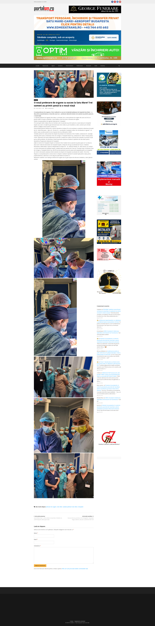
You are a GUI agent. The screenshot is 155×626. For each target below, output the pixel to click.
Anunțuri (88, 65)
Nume (36, 533)
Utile (95, 65)
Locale (37, 65)
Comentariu (37, 546)
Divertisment (69, 65)
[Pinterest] (115, 2)
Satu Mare (59, 507)
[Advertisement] (63, 578)
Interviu (103, 65)
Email (36, 539)
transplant (80, 507)
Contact (71, 621)
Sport (53, 65)
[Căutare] (119, 66)
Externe (60, 65)
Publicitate (80, 65)
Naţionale (45, 65)
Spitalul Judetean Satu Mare (70, 507)
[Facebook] (112, 2)
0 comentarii (50, 108)
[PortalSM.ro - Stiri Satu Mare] (44, 10)
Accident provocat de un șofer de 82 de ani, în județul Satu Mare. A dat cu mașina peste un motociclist (108, 352)
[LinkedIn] (117, 2)
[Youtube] (120, 2)
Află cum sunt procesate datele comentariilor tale (75, 568)
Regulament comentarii (80, 621)
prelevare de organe (51, 507)
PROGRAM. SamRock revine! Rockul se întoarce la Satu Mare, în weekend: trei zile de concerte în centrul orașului (109, 311)
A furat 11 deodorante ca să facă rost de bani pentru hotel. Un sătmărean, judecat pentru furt (108, 363)
